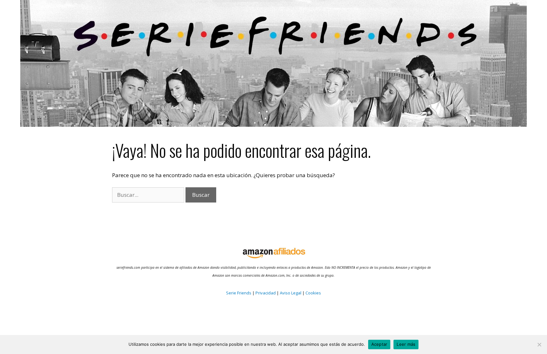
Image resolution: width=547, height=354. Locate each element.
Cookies (313, 293)
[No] (539, 344)
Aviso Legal (290, 293)
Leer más (406, 344)
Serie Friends (238, 293)
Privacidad (265, 293)
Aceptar (379, 344)
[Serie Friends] (273, 63)
